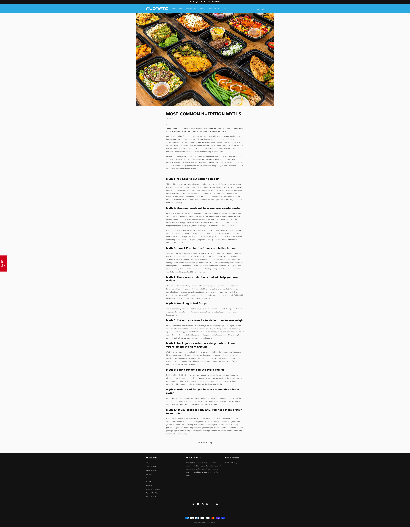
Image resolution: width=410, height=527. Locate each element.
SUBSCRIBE (220, 276)
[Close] (232, 239)
